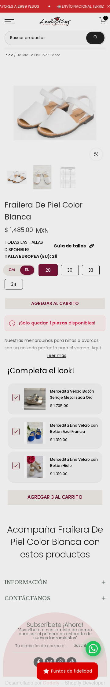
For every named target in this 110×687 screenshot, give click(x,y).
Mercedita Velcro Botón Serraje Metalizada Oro (72, 394)
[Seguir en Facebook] (38, 662)
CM (12, 270)
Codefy (52, 682)
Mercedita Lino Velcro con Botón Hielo (74, 462)
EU (27, 270)
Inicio (9, 55)
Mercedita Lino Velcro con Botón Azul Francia (74, 428)
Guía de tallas (69, 246)
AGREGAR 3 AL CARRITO (55, 497)
